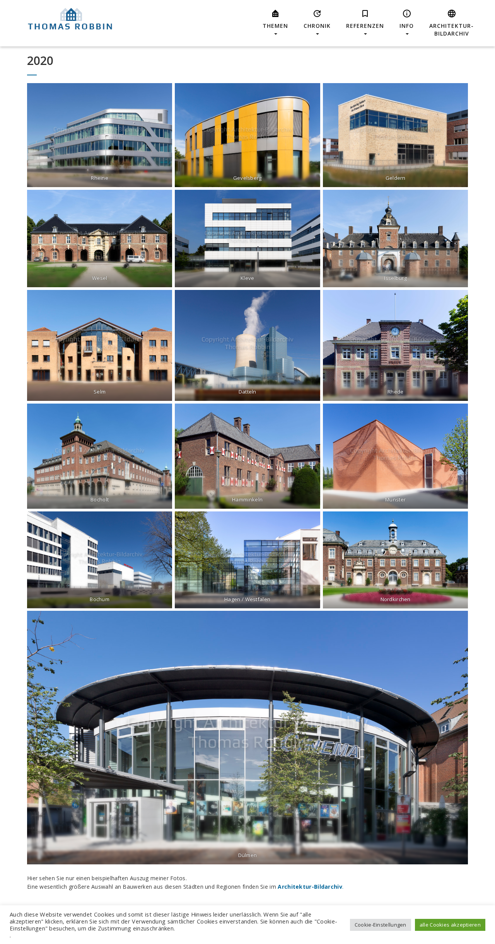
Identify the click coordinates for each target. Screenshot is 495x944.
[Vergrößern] (162, 93)
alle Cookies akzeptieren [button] (450, 924)
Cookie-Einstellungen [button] (380, 924)
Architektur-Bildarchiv (310, 886)
